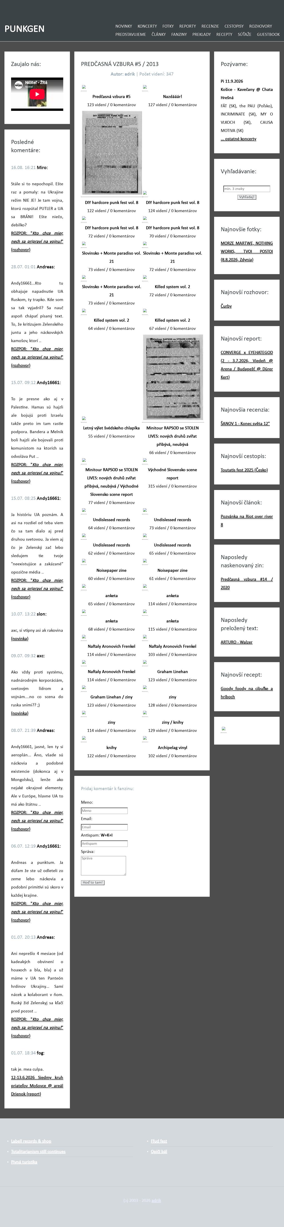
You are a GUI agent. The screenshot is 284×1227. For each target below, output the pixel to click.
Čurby (226, 306)
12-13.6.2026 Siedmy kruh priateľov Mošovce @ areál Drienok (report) (37, 1086)
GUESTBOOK (268, 34)
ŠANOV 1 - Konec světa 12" (245, 424)
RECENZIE (210, 26)
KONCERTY (147, 26)
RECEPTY (224, 34)
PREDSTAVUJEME (130, 34)
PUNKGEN (24, 29)
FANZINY (179, 34)
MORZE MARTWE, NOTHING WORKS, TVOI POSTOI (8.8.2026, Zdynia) (247, 251)
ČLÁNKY (159, 34)
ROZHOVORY (260, 26)
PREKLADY (201, 34)
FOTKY (168, 26)
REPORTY (187, 26)
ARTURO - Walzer (236, 642)
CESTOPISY (234, 26)
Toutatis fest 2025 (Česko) (244, 470)
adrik (156, 1200)
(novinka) (19, 639)
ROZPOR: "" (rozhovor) (37, 241)
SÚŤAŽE (244, 34)
